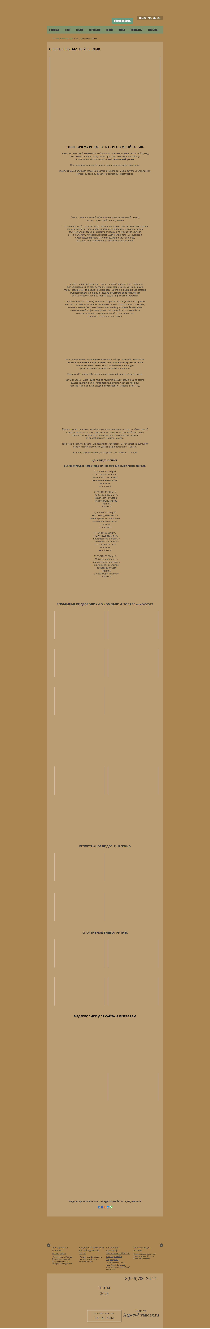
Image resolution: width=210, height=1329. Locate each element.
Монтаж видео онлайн (141, 1249)
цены (121, 30)
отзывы (153, 30)
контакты (136, 30)
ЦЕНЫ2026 (104, 1291)
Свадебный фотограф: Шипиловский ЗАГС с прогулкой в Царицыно (118, 1253)
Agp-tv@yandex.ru (141, 1314)
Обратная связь (122, 20)
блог (67, 30)
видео (79, 30)
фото (109, 30)
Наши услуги (67, 38)
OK (105, 1207)
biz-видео (95, 30)
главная (54, 30)
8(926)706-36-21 (150, 17)
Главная (55, 38)
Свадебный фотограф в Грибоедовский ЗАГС (91, 1250)
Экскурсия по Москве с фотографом (60, 1250)
